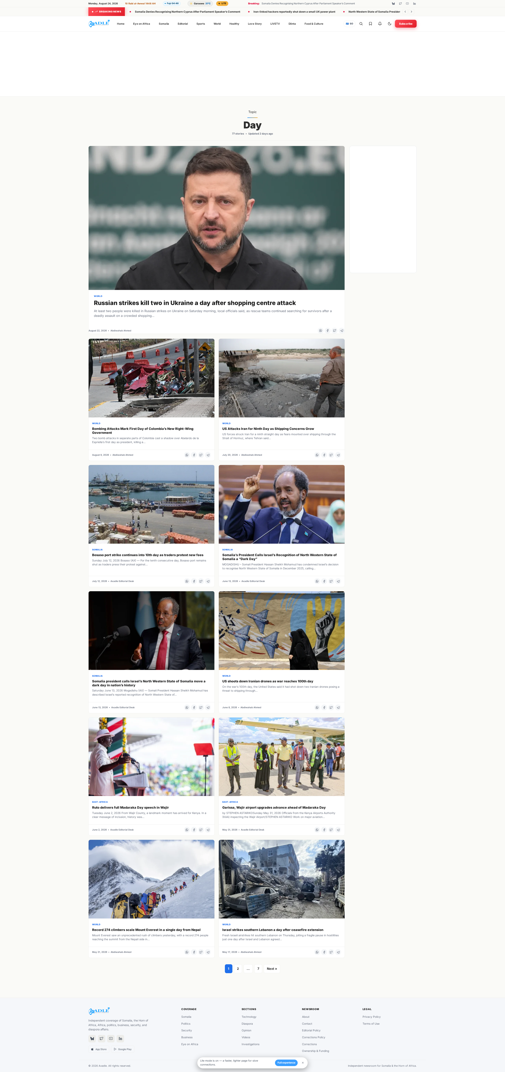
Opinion (246, 1030)
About (306, 1016)
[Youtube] (407, 3)
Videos (246, 1037)
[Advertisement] (252, 63)
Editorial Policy (311, 1030)
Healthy (234, 23)
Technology (249, 1016)
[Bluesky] (393, 3)
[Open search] (361, 24)
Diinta (292, 23)
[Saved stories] (370, 24)
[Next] (411, 11)
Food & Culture (314, 23)
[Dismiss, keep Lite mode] (303, 1063)
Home (120, 23)
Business (187, 1037)
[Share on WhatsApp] (321, 331)
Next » (272, 969)
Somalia (164, 23)
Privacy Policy (372, 1016)
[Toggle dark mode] (389, 24)
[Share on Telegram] (342, 331)
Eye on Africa (141, 23)
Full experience (286, 1062)
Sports (200, 23)
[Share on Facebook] (328, 331)
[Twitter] (400, 3)
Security (186, 1030)
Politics (185, 1023)
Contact (307, 1023)
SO (349, 23)
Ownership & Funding (315, 1050)
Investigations (250, 1044)
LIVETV (275, 23)
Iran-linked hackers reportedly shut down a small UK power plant (294, 11)
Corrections (309, 1044)
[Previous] (405, 11)
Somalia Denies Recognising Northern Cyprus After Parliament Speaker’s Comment (187, 11)
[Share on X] (335, 331)
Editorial (183, 23)
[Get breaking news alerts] (380, 24)
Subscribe (405, 23)
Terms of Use (371, 1023)
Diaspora (247, 1023)
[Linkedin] (414, 3)
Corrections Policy (313, 1037)
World (217, 23)
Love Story (255, 23)
